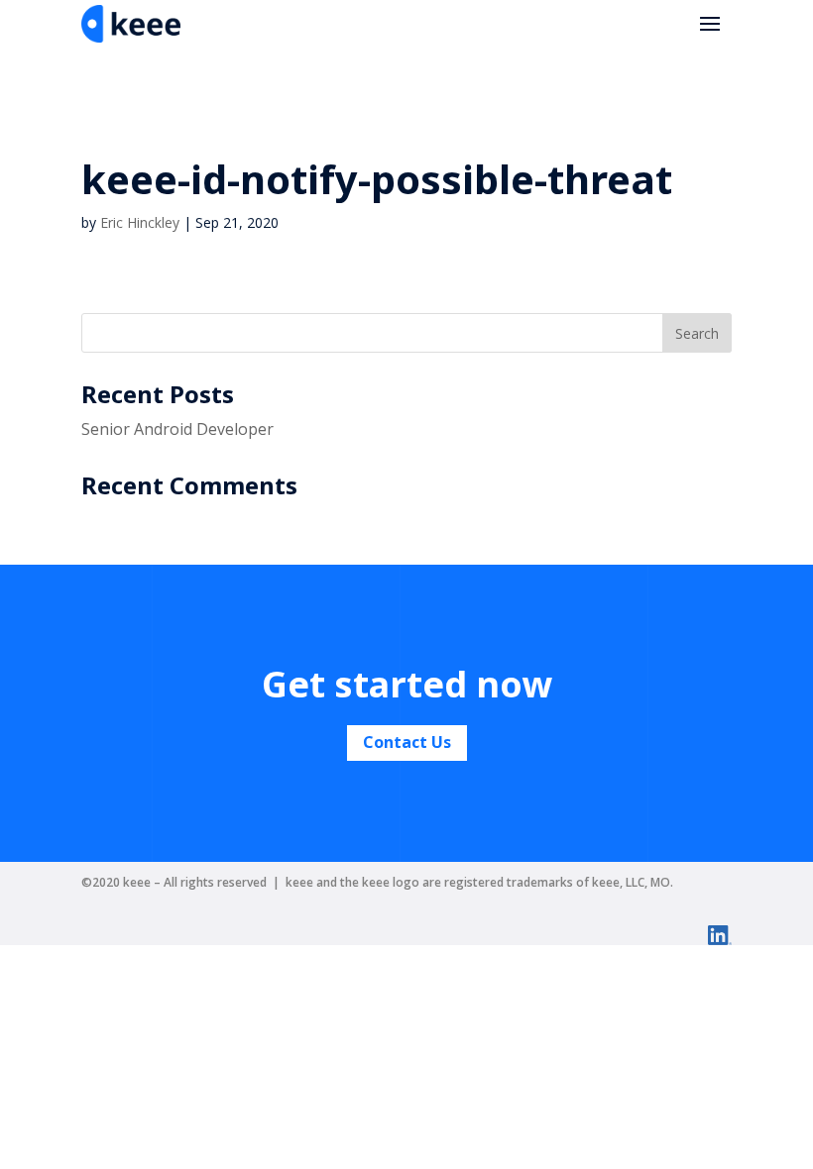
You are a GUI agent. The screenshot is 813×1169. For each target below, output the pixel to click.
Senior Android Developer (177, 429)
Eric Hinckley (139, 222)
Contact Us (407, 742)
